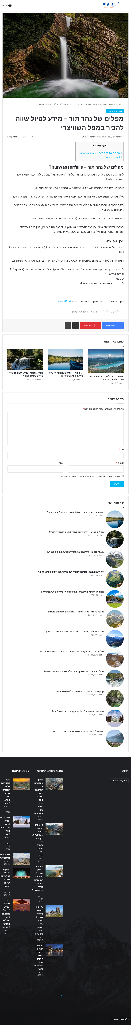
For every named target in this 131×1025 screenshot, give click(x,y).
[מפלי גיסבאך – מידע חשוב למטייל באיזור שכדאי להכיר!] (25, 359)
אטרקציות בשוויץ (99, 104)
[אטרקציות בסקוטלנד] (21, 859)
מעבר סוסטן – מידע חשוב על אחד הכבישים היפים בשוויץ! (75, 551)
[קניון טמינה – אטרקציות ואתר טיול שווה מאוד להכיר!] (115, 698)
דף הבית (117, 104)
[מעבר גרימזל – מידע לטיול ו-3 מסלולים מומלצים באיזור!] (115, 619)
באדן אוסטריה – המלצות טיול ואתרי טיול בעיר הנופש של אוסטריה (38, 796)
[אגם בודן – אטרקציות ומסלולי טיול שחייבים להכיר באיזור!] (65, 359)
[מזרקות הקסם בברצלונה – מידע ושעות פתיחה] (21, 873)
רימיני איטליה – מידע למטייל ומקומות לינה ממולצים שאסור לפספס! (6, 913)
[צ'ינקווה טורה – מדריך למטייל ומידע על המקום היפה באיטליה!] (54, 911)
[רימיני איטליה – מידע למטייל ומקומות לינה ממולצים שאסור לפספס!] (21, 905)
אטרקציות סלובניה (119, 780)
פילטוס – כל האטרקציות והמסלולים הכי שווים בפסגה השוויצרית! (72, 651)
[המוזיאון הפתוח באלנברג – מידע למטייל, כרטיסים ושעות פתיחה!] (115, 599)
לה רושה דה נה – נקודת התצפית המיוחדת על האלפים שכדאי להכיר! (71, 571)
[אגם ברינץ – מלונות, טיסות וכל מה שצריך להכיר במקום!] (106, 361)
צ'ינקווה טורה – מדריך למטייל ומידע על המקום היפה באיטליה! (38, 920)
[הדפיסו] (68, 325)
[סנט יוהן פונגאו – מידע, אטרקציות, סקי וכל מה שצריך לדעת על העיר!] (54, 829)
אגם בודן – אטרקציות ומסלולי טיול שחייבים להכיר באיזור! (75, 512)
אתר (61, 463)
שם (121, 449)
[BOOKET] (107, 5)
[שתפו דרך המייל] (75, 325)
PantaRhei (64, 301)
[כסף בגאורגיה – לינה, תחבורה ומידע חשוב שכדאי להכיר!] (21, 784)
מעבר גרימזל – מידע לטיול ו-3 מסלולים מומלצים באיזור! (76, 611)
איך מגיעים (114, 157)
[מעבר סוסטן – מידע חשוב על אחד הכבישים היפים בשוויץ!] (115, 559)
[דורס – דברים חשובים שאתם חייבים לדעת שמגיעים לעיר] (54, 949)
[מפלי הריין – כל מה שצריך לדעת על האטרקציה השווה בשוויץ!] (115, 678)
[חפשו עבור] (127, 6)
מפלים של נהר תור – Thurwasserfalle (99, 153)
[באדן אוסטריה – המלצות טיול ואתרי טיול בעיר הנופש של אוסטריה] (54, 784)
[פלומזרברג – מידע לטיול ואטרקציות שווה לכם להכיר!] (115, 718)
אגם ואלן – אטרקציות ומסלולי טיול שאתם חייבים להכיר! (76, 731)
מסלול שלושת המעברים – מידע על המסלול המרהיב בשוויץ (75, 631)
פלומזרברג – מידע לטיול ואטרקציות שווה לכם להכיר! (78, 711)
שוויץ (110, 104)
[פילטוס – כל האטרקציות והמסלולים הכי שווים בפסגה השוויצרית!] (115, 659)
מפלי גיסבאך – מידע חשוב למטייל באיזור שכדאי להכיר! (76, 532)
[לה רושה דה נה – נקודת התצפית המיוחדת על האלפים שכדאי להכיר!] (115, 579)
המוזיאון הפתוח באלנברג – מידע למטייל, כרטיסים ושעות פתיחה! (72, 591)
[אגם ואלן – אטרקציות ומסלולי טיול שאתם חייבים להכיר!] (115, 738)
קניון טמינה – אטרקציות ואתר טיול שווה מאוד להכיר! (78, 691)
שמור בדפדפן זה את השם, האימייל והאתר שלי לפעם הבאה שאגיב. (90, 476)
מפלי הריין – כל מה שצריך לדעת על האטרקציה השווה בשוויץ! (74, 671)
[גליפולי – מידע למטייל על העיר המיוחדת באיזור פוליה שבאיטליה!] (54, 871)
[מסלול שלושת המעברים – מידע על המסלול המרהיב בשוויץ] (115, 639)
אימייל (120, 463)
